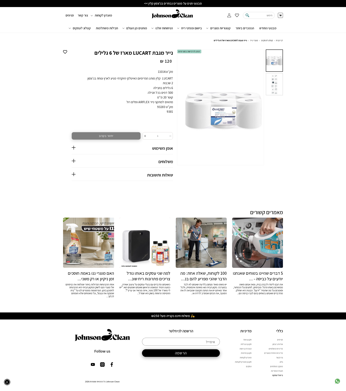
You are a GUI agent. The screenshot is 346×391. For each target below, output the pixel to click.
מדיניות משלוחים (276, 348)
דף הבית (279, 40)
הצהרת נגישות (246, 348)
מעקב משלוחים (276, 366)
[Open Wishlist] (237, 16)
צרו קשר (279, 357)
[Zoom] (219, 108)
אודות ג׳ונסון (277, 344)
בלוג (281, 361)
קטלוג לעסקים (267, 40)
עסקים (249, 366)
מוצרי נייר (254, 40)
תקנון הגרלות (246, 344)
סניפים (280, 339)
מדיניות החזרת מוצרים (273, 353)
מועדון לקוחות (246, 357)
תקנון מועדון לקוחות (243, 361)
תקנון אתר (247, 339)
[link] (337, 383)
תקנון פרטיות (246, 353)
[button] (218, 28)
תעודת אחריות (277, 371)
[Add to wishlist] (65, 51)
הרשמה (181, 352)
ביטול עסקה (277, 375)
